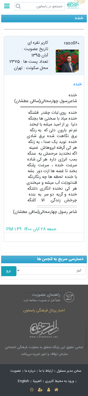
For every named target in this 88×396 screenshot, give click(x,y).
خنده (78, 84)
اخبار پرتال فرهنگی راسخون (44, 310)
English (23, 381)
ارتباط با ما (46, 371)
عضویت (15, 371)
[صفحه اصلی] (56, 390)
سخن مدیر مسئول (69, 371)
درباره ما (30, 371)
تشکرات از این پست (44, 237)
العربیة (37, 381)
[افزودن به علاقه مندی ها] (32, 390)
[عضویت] (40, 390)
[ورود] (48, 390)
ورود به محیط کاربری (59, 381)
